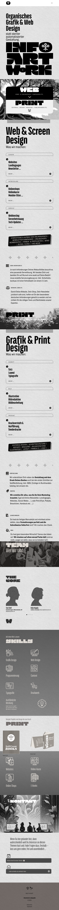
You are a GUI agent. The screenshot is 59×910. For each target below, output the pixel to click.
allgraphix (33, 898)
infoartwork (26, 898)
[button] (26, 614)
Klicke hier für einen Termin (15, 860)
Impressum (29, 906)
